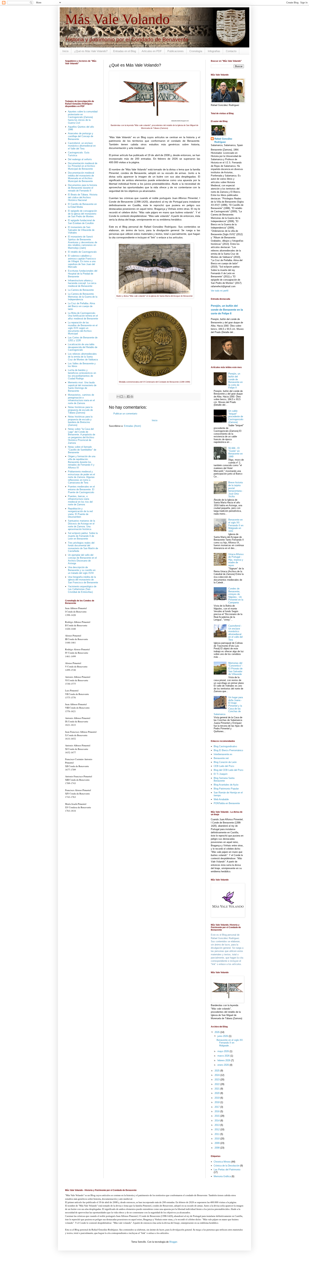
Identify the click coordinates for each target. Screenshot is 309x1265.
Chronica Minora (222, 1161)
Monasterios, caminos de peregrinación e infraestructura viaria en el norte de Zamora (81, 399)
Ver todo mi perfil (219, 290)
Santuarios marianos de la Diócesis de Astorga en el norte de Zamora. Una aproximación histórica (81, 525)
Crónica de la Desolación (226, 1165)
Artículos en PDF (152, 51)
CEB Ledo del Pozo (224, 766)
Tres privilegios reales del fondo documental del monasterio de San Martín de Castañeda (83, 547)
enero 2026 (223, 1065)
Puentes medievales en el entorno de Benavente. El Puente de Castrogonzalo (81, 489)
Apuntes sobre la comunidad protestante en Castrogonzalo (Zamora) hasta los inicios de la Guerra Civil (82, 117)
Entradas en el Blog (124, 51)
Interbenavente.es (223, 754)
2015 (217, 1116)
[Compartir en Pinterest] (132, 396)
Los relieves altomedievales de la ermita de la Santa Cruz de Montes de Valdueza (83, 356)
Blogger (173, 1241)
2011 (217, 1134)
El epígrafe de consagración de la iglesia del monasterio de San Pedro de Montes (82, 214)
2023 (217, 1079)
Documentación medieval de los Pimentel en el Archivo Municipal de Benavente (82, 166)
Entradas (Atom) (132, 426)
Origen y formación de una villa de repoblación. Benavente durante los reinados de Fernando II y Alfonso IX (81, 462)
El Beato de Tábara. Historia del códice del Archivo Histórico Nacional (82, 197)
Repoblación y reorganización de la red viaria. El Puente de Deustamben (80, 512)
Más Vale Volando (117, 19)
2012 (217, 1129)
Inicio (65, 51)
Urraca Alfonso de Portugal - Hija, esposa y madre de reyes (236, 560)
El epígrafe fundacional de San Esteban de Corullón (81, 222)
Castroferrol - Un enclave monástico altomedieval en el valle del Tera (235, 632)
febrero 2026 (224, 1060)
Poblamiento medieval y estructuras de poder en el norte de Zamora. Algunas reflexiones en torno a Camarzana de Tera (81, 477)
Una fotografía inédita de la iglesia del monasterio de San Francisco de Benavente (83, 580)
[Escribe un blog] (121, 396)
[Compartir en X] (125, 396)
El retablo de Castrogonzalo (82, 251)
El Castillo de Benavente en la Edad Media (82, 205)
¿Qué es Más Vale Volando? (90, 51)
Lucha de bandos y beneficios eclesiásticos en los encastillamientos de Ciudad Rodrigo (82, 374)
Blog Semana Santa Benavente (224, 779)
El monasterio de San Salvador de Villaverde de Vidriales (81, 230)
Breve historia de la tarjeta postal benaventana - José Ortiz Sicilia (235, 489)
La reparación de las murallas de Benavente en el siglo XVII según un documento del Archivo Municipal (82, 328)
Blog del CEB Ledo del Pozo (228, 770)
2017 (217, 1107)
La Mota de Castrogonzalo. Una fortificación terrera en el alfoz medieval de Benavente (83, 316)
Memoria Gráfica (222, 1176)
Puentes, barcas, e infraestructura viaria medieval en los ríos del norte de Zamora (80, 500)
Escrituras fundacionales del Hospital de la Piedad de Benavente (82, 273)
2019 (217, 1097)
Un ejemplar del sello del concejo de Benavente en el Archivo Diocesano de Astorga (82, 559)
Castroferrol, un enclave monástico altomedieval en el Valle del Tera (82, 146)
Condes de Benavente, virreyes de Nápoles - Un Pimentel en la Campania (235, 595)
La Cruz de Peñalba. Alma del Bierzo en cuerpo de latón (81, 306)
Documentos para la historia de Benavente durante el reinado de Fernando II (82, 188)
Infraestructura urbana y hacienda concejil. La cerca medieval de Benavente (82, 283)
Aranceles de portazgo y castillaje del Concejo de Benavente (80, 136)
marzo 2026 (223, 1055)
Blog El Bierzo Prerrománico (228, 750)
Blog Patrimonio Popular (226, 788)
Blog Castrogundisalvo (225, 746)
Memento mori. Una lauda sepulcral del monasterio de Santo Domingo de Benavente (82, 386)
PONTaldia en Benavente (227, 803)
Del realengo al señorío (80, 159)
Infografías (214, 51)
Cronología (195, 51)
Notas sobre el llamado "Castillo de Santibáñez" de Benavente (82, 450)
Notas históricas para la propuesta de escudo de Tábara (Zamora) (80, 410)
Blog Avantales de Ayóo (226, 784)
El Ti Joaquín (220, 774)
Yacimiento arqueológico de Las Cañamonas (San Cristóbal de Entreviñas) (82, 589)
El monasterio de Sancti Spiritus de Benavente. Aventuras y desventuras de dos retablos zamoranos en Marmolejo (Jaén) (82, 242)
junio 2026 (223, 1036)
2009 (217, 1143)
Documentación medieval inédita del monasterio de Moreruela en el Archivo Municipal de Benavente (81, 177)
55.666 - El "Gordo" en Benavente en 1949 (235, 452)
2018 (217, 1102)
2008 (217, 1147)
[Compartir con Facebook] (128, 396)
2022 (217, 1084)
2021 (217, 1088)
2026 (217, 1032)
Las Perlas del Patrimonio (227, 1169)
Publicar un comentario (125, 413)
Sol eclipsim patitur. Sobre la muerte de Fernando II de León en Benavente (83, 536)
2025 (217, 1070)
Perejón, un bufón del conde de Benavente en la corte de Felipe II (227, 309)
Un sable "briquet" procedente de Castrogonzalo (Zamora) (235, 416)
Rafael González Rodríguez (223, 140)
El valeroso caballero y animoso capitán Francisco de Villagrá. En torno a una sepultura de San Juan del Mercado (82, 261)
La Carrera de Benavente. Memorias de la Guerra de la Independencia (82, 297)
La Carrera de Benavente (81, 290)
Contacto (231, 51)
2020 (217, 1093)
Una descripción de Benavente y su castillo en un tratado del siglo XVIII (81, 570)
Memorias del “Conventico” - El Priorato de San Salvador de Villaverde (235, 668)
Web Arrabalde (221, 799)
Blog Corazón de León (225, 762)
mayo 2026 (223, 1051)
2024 (217, 1075)
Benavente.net (221, 758)
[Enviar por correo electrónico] (118, 396)
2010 (217, 1138)
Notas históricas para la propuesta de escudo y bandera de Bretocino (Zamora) (80, 420)
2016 (217, 1111)
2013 (217, 1125)
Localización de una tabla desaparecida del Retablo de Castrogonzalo (82, 347)
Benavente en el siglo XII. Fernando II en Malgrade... (230, 1043)
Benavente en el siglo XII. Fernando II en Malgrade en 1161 (235, 525)
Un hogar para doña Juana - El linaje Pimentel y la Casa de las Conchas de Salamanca (228, 706)
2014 (217, 1120)
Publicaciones (175, 51)
